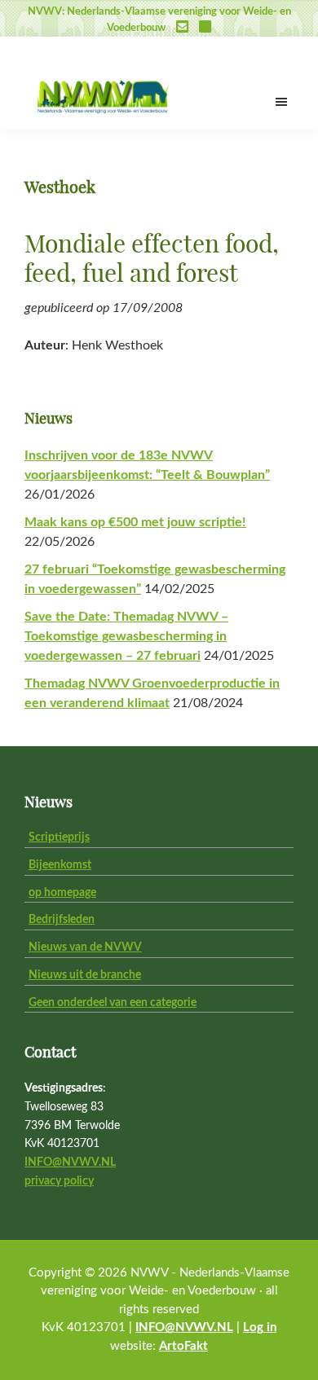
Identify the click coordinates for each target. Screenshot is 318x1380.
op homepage (62, 893)
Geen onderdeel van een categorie (113, 1003)
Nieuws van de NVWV (85, 947)
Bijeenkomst (60, 865)
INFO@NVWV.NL (70, 1162)
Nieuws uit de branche (85, 975)
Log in (259, 1327)
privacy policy (59, 1181)
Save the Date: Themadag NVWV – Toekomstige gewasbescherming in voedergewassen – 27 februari (126, 636)
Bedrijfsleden (62, 919)
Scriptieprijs (59, 837)
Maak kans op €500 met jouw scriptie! (135, 522)
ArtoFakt (183, 1346)
